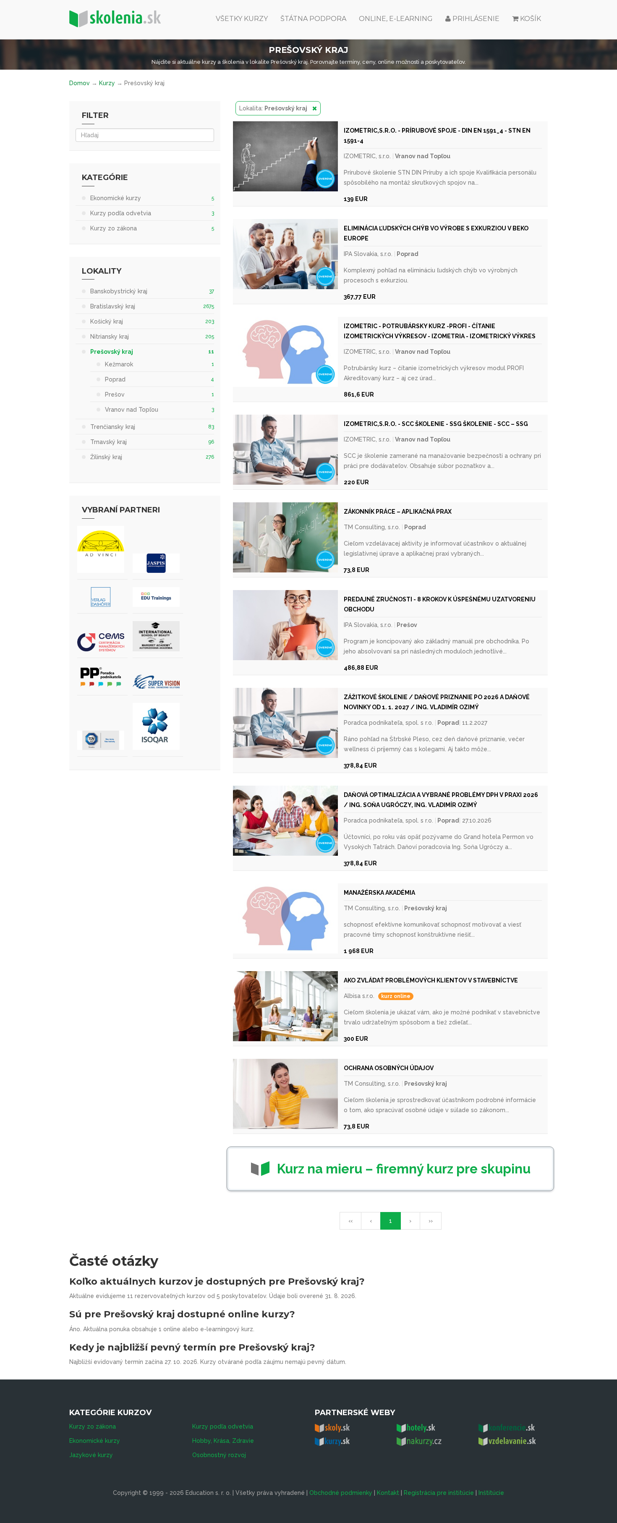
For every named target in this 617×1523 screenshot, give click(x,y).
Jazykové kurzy (91, 1455)
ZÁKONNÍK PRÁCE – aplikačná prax (398, 511)
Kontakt (388, 1492)
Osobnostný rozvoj (219, 1455)
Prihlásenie (475, 19)
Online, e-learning (396, 19)
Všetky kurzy (242, 19)
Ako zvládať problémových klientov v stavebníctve (431, 980)
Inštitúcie (491, 1492)
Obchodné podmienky (340, 1492)
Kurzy (107, 83)
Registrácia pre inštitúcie (439, 1492)
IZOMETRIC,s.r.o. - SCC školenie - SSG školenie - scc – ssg (436, 424)
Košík (530, 19)
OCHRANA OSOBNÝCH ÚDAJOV (389, 1068)
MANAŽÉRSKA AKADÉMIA (379, 892)
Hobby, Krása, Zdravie (223, 1440)
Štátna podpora (313, 19)
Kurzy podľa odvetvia (222, 1426)
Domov (79, 83)
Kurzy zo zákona (92, 1426)
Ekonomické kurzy (94, 1440)
